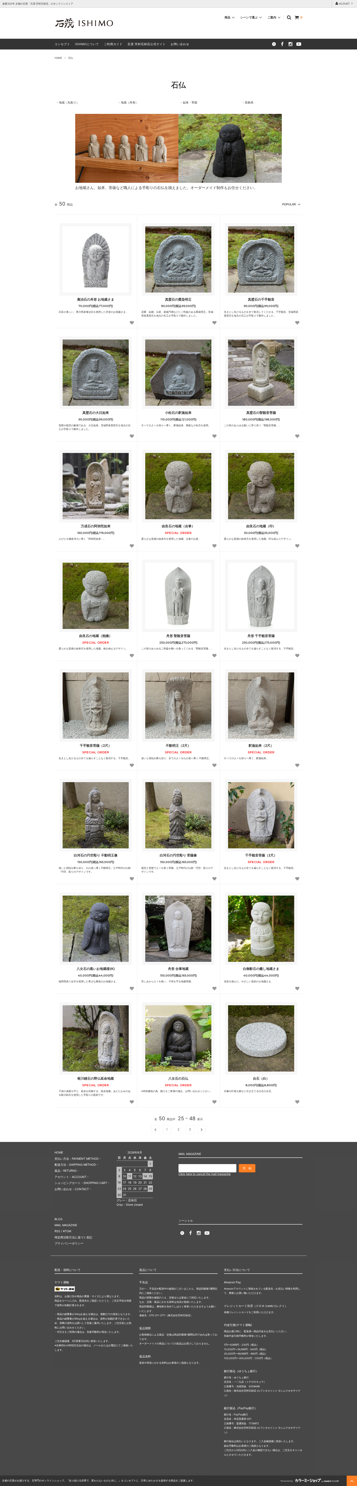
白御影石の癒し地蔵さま (261, 969)
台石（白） (261, 1078)
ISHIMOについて (87, 44)
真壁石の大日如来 (95, 413)
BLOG (58, 1219)
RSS (57, 1231)
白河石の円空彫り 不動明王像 (96, 855)
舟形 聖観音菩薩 (178, 636)
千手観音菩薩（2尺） (96, 745)
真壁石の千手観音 (261, 299)
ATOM (67, 1231)
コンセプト (62, 44)
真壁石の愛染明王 (178, 299)
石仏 (70, 57)
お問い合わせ (180, 44)
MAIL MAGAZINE (66, 1225)
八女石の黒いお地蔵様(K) (96, 969)
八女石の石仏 (178, 1078)
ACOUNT (344, 3)
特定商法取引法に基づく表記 (73, 1237)
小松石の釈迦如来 (178, 413)
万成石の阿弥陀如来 (96, 526)
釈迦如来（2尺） (261, 745)
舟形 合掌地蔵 (178, 969)
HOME (58, 57)
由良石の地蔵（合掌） (178, 526)
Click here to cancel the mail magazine (204, 1174)
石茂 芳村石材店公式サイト (146, 44)
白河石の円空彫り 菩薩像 (178, 855)
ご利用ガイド (113, 44)
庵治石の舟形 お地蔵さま (95, 299)
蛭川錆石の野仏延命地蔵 (95, 1078)
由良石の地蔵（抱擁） (95, 636)
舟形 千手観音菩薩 (261, 636)
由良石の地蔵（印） (261, 526)
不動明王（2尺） (178, 745)
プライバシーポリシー (69, 1243)
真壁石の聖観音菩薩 (261, 413)
